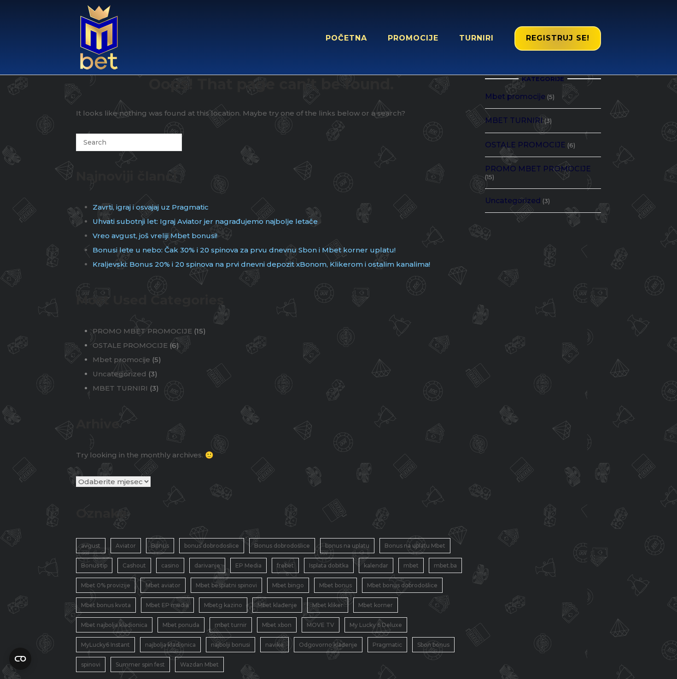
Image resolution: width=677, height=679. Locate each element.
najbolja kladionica (170, 644)
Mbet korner (375, 605)
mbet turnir (231, 624)
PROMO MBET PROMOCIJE (142, 331)
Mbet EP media (167, 605)
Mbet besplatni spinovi (226, 585)
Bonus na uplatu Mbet (415, 545)
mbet (411, 565)
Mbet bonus (335, 585)
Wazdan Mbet (199, 664)
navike (274, 644)
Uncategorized (119, 373)
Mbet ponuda (181, 624)
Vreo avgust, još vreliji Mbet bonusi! (155, 235)
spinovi (90, 664)
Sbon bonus (433, 644)
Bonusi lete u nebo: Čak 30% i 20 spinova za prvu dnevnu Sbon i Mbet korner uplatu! (244, 250)
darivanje (207, 565)
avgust (90, 545)
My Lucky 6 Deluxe (376, 624)
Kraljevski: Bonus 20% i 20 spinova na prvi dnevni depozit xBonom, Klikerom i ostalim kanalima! (261, 264)
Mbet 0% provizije (105, 585)
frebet (285, 565)
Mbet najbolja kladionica (114, 624)
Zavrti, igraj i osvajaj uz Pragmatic (151, 207)
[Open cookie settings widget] (20, 659)
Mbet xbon (277, 624)
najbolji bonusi (230, 644)
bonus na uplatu (347, 545)
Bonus (160, 545)
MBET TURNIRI (120, 388)
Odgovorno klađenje (328, 644)
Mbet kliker (327, 605)
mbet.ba (445, 565)
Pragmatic (387, 644)
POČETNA (346, 38)
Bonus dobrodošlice (282, 545)
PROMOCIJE (413, 38)
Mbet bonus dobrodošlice (402, 585)
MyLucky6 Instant (105, 644)
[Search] (161, 146)
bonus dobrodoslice (211, 545)
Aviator (126, 545)
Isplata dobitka (329, 565)
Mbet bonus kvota (106, 605)
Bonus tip (94, 565)
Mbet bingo (288, 585)
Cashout (134, 565)
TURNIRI (476, 38)
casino (170, 565)
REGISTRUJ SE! (557, 38)
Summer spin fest (140, 664)
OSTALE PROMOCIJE (130, 345)
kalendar (376, 565)
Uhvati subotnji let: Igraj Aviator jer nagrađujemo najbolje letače (205, 221)
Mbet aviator (163, 585)
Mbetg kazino (223, 605)
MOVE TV (320, 624)
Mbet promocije (121, 359)
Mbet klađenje (277, 605)
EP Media (248, 565)
